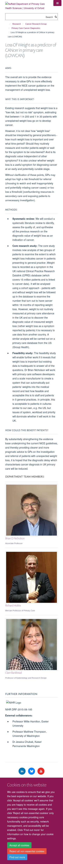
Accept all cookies (19, 845)
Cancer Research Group (36, 24)
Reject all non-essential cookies (26, 851)
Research (16, 24)
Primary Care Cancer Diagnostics (26, 28)
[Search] (56, 17)
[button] (57, 3)
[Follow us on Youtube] (40, 771)
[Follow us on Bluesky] (32, 771)
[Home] (8, 24)
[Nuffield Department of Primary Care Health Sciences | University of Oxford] (26, 4)
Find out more (17, 857)
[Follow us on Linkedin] (22, 771)
